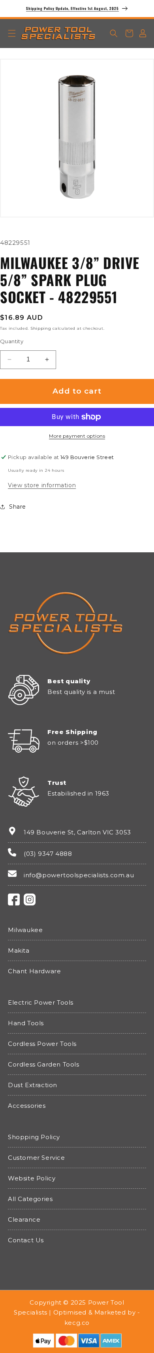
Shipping (40, 328)
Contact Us (26, 1240)
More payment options (77, 436)
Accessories (27, 1105)
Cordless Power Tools (42, 1043)
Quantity (11, 341)
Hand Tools (26, 1023)
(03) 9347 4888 (48, 853)
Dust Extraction (32, 1085)
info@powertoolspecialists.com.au (79, 875)
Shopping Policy (34, 1137)
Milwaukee (25, 930)
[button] (12, 33)
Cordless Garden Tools (43, 1064)
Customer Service (36, 1157)
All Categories (30, 1199)
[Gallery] (77, 136)
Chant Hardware (34, 971)
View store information (42, 485)
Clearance (24, 1219)
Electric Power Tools (40, 1002)
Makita (19, 950)
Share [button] (17, 506)
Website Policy (31, 1178)
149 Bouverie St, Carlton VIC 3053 (77, 832)
